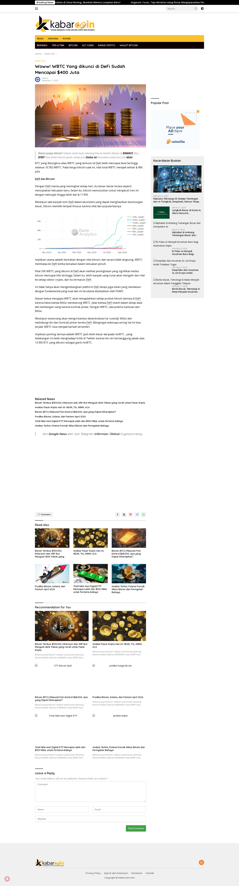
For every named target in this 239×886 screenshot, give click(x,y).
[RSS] (201, 863)
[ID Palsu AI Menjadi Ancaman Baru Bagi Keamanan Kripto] (177, 243)
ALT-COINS (88, 45)
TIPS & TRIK (58, 45)
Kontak (67, 38)
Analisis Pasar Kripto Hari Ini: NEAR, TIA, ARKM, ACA (62, 407)
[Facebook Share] (117, 514)
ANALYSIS (40, 60)
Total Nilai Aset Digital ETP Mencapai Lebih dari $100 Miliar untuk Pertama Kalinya (79, 421)
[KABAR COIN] (65, 23)
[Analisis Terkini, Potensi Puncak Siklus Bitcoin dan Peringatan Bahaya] (129, 573)
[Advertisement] (90, 370)
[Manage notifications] (7, 878)
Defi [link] (37, 179)
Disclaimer (137, 873)
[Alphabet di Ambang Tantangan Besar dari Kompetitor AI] (177, 225)
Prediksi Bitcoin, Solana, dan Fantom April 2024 (60, 416)
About (40, 38)
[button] (196, 8)
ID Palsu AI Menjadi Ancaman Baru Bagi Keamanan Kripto (183, 253)
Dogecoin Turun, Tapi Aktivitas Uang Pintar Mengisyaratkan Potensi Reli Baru (147, 2)
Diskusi (115, 434)
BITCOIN (73, 45)
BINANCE (128, 153)
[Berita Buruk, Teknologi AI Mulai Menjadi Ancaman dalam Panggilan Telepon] (177, 281)
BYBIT (41, 157)
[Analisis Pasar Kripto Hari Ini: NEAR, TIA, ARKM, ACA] (90, 538)
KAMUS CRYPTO (106, 45)
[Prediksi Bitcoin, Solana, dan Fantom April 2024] (52, 573)
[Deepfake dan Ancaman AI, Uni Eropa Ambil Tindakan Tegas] (177, 262)
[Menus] (37, 8)
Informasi (101, 434)
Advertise (53, 38)
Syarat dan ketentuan (116, 873)
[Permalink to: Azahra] (37, 79)
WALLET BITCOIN (129, 45)
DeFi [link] (98, 163)
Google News (57, 434)
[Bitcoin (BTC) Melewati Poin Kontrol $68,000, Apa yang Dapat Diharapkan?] (129, 538)
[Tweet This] (124, 514)
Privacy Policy (93, 873)
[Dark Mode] (202, 8)
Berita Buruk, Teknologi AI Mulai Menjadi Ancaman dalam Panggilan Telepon (186, 290)
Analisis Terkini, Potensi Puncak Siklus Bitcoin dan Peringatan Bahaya (72, 425)
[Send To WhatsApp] (143, 514)
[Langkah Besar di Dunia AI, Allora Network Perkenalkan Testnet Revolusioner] (161, 213)
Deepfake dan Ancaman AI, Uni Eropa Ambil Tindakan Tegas (185, 271)
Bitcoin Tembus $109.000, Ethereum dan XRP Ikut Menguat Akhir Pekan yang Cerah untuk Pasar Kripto (90, 402)
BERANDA (42, 45)
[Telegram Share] (137, 514)
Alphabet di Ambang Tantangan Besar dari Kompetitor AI (184, 234)
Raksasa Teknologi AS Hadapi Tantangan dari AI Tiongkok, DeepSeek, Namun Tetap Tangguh (176, 200)
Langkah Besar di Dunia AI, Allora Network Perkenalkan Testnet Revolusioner (186, 212)
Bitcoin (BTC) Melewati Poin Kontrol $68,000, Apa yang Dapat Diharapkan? (75, 411)
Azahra (45, 78)
